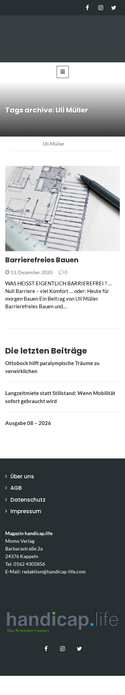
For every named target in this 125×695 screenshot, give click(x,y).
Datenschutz (27, 499)
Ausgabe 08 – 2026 (28, 423)
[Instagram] (100, 7)
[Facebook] (87, 7)
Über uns (22, 476)
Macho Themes (95, 685)
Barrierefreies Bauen (41, 260)
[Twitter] (114, 7)
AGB (16, 488)
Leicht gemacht (34, 247)
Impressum (25, 511)
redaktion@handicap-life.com (54, 571)
